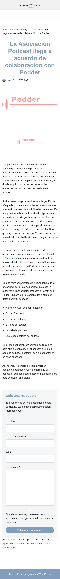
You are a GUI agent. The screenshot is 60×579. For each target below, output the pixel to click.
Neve (12, 574)
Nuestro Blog (20, 29)
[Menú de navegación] (30, 14)
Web (8, 451)
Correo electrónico (17, 436)
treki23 (10, 80)
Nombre (11, 421)
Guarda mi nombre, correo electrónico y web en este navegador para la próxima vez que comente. (29, 518)
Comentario (13, 467)
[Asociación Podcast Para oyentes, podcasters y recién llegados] (30, 5)
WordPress (44, 574)
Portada (6, 29)
